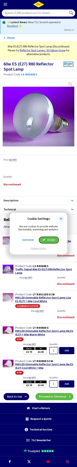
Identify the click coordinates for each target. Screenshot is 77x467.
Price (10, 160)
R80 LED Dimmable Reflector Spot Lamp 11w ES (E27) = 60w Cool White (43, 299)
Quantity (8, 177)
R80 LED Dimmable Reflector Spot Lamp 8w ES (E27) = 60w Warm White (44, 332)
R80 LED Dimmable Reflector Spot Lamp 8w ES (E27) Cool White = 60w (44, 366)
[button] (61, 219)
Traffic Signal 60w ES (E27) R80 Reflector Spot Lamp (43, 271)
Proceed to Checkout (52, 397)
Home (11, 38)
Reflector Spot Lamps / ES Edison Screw (43, 50)
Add (67, 350)
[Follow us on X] (29, 461)
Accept (51, 240)
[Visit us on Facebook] (9, 461)
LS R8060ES (41, 266)
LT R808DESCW (43, 361)
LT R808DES (41, 328)
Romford (12, 26)
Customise (28, 240)
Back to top (14, 397)
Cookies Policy (38, 248)
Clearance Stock (27, 306)
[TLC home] (38, 4)
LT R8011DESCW (44, 294)
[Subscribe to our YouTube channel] (48, 461)
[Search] (71, 13)
